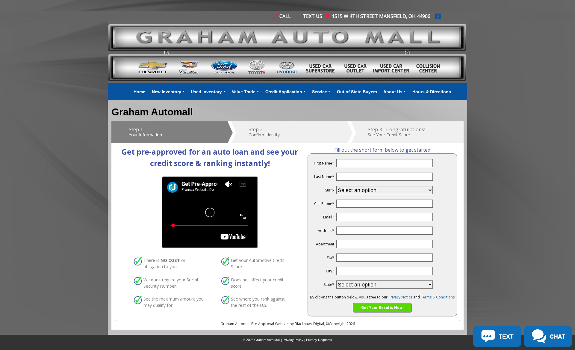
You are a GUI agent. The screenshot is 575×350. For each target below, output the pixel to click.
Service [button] (319, 91)
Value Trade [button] (243, 91)
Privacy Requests (319, 340)
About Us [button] (392, 91)
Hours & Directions (431, 91)
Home (139, 91)
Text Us (311, 16)
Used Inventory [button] (206, 91)
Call (284, 16)
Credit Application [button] (283, 91)
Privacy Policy (293, 340)
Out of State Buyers (357, 91)
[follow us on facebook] (438, 16)
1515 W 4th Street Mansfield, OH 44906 (379, 16)
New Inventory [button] (166, 91)
